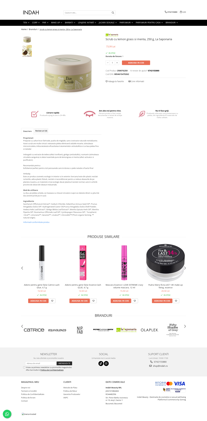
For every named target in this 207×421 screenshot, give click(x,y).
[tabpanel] (67, 69)
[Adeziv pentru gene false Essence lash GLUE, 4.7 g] (83, 263)
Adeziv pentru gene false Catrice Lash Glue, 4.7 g (42, 286)
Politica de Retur (70, 391)
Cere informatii (137, 81)
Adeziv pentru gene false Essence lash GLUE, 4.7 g (83, 286)
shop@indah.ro (160, 365)
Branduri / (34, 29)
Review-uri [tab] (41, 130)
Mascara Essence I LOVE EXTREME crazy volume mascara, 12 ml (124, 286)
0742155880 (160, 361)
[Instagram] (106, 363)
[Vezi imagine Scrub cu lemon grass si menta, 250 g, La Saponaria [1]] (27, 51)
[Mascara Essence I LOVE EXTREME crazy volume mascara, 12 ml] (124, 263)
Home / (24, 29)
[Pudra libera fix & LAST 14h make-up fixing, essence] (165, 263)
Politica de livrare (28, 397)
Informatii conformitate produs (36, 222)
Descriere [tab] (27, 131)
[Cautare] (112, 12)
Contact (24, 401)
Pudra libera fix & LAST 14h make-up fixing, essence (165, 286)
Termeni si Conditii (29, 391)
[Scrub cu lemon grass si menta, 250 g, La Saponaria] (67, 69)
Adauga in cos (136, 62)
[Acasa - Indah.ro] (35, 13)
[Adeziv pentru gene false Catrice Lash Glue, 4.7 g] (42, 263)
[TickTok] (100, 363)
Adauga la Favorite (116, 81)
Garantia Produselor (71, 394)
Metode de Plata (70, 387)
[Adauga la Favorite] (52, 301)
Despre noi (25, 387)
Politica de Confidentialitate (52, 370)
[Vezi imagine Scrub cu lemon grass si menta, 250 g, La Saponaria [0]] (27, 39)
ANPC (65, 397)
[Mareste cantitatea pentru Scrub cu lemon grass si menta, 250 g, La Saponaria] (117, 63)
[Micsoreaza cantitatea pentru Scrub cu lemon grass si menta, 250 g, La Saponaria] (108, 63)
